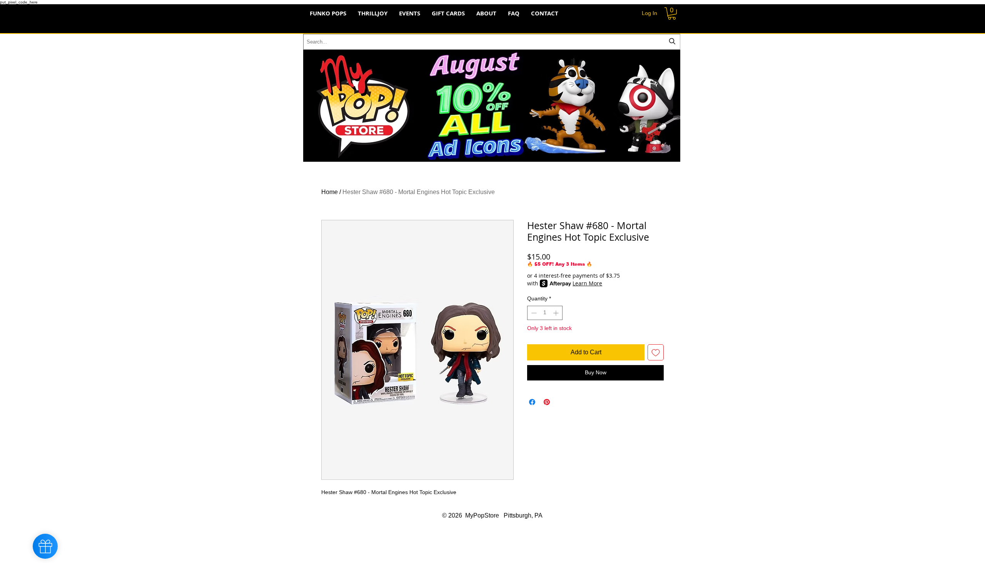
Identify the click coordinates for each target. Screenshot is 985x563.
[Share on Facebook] (532, 402)
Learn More (587, 283)
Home (329, 192)
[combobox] (491, 42)
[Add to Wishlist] (656, 352)
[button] (671, 13)
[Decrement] (533, 313)
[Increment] (556, 313)
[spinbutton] (545, 313)
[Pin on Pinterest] (546, 402)
